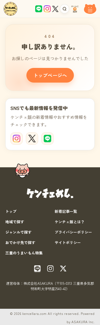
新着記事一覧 (66, 211)
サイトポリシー (68, 242)
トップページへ (50, 75)
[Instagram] (16, 138)
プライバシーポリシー (73, 232)
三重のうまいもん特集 (24, 252)
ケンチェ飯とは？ (70, 221)
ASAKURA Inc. (83, 321)
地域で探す (14, 221)
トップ (11, 211)
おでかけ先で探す (20, 242)
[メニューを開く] (90, 9)
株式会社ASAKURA (38, 283)
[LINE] (47, 138)
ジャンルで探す (18, 232)
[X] (32, 138)
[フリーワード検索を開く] (64, 8)
